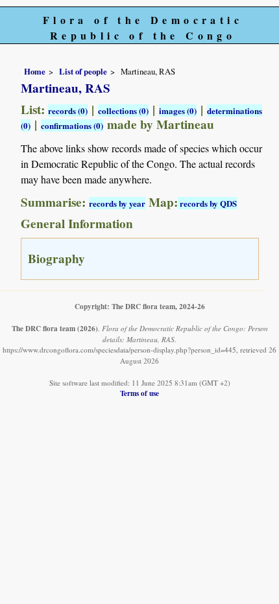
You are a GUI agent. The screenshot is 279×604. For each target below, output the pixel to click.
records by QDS (207, 203)
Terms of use (139, 393)
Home (34, 71)
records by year (117, 203)
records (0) (68, 110)
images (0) (178, 110)
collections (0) (123, 110)
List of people (83, 71)
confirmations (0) (72, 125)
